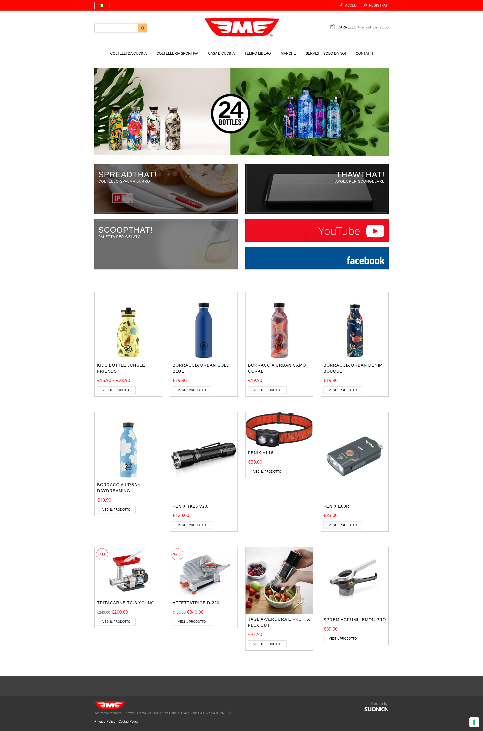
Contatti (364, 53)
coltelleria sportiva (177, 53)
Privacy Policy (105, 721)
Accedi (351, 5)
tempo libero (258, 53)
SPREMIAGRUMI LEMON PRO (355, 620)
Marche (288, 53)
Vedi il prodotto (116, 390)
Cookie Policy (128, 721)
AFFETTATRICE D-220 (196, 603)
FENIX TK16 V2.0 (191, 506)
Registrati (379, 5)
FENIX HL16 (260, 453)
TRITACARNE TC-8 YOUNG (125, 603)
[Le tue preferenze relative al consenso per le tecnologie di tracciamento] (474, 722)
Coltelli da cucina (128, 53)
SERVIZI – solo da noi (326, 53)
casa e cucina (221, 53)
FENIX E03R (336, 506)
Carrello (363, 27)
